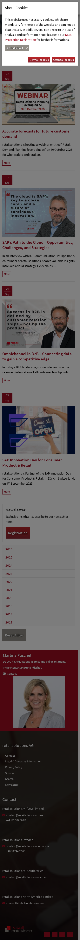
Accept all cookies (63, 60)
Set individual (14, 48)
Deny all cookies (39, 60)
